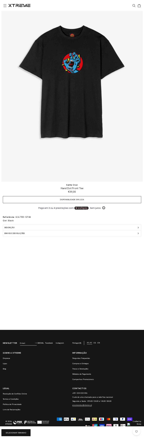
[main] (72, 170)
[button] (5, 6)
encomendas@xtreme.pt (82, 405)
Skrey (139, 424)
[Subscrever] (36, 343)
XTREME (8, 424)
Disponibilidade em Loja (72, 199)
